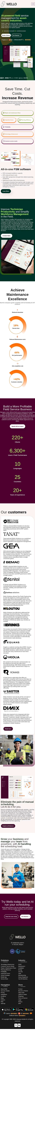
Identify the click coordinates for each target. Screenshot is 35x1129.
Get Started (16, 35)
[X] (15, 1025)
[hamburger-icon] (33, 4)
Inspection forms (9, 120)
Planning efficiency (26, 120)
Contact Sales (6, 235)
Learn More (6, 191)
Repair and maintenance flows (12, 112)
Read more (8, 729)
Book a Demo (6, 35)
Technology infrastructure (11, 134)
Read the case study (11, 916)
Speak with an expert (17, 426)
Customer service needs (11, 141)
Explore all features (8, 826)
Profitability (7, 127)
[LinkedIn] (19, 1025)
